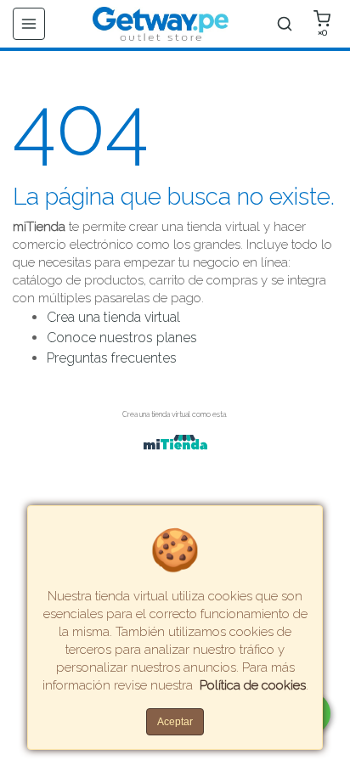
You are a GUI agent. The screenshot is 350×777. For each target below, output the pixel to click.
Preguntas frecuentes (112, 358)
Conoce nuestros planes (122, 337)
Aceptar (175, 722)
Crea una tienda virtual (113, 317)
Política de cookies (253, 685)
